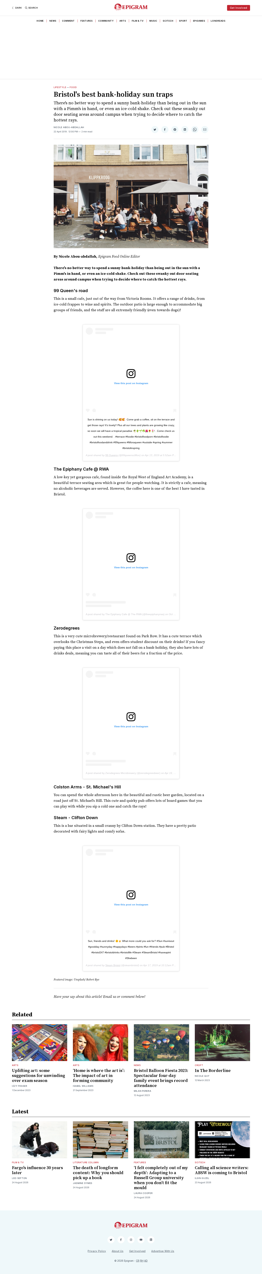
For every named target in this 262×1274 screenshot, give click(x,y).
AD (146, 1260)
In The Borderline (213, 1070)
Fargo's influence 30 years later (37, 1170)
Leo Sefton (19, 1178)
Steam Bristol (112, 965)
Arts (122, 20)
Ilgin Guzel (202, 1178)
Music (153, 20)
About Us (118, 1251)
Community (106, 20)
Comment (68, 20)
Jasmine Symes (82, 1183)
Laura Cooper (143, 1193)
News (52, 20)
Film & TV (138, 20)
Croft (199, 1065)
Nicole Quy (202, 1076)
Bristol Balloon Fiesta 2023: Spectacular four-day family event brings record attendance (161, 1078)
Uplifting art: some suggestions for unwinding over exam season (38, 1075)
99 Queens (111, 455)
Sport (183, 20)
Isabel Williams (83, 1086)
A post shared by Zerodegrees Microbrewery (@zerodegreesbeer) (123, 773)
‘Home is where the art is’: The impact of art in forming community (99, 1075)
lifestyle (60, 87)
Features (86, 20)
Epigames (199, 20)
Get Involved (238, 7)
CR (137, 1260)
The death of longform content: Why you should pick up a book (98, 1173)
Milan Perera (142, 1091)
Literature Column (86, 1162)
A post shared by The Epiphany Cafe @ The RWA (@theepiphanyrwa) (125, 614)
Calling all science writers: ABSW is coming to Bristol (221, 1170)
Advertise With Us (162, 1251)
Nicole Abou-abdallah (69, 127)
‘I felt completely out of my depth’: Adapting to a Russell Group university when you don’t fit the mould (161, 1178)
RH (141, 1260)
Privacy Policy (97, 1251)
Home (40, 20)
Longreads (218, 20)
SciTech (168, 20)
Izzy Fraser (19, 1086)
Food (73, 87)
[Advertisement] (131, 52)
